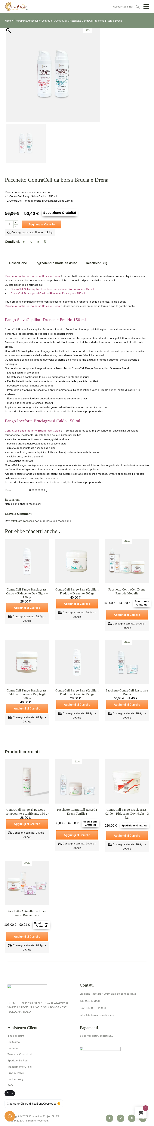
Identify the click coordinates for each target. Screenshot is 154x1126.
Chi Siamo (14, 1041)
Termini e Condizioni (20, 1054)
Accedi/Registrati (123, 6)
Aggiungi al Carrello (41, 224)
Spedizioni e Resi (18, 1060)
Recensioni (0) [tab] (96, 263)
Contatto (13, 1048)
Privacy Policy (16, 1072)
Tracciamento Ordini (20, 1066)
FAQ (10, 1085)
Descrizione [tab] (18, 263)
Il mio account (16, 1035)
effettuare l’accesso (22, 520)
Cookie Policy (15, 1079)
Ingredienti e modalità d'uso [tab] (56, 263)
